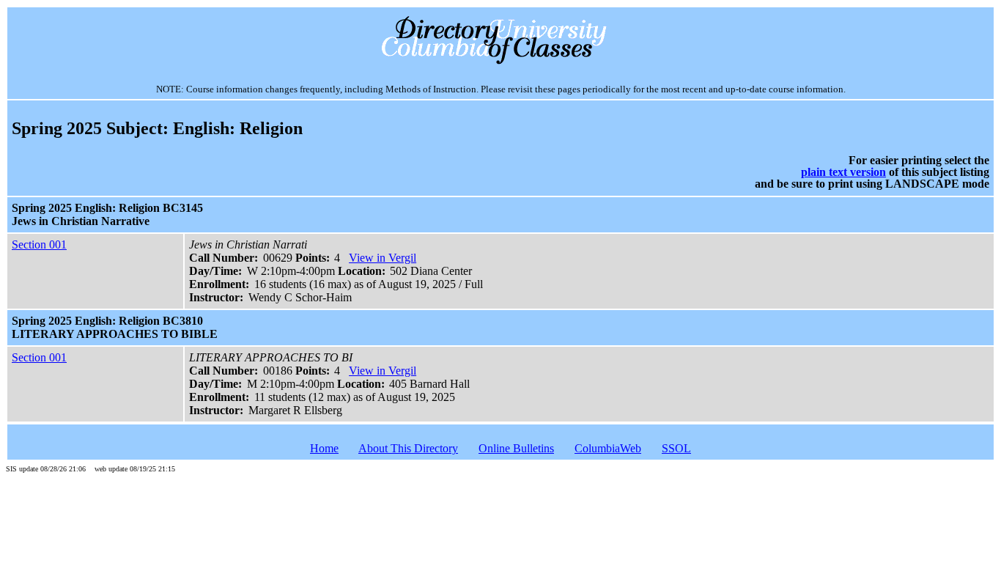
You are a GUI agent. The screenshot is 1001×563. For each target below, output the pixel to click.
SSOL (676, 448)
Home (324, 448)
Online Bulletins (516, 448)
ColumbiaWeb (608, 448)
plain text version (843, 172)
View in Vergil (382, 257)
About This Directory (408, 448)
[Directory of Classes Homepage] (501, 62)
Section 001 (39, 244)
